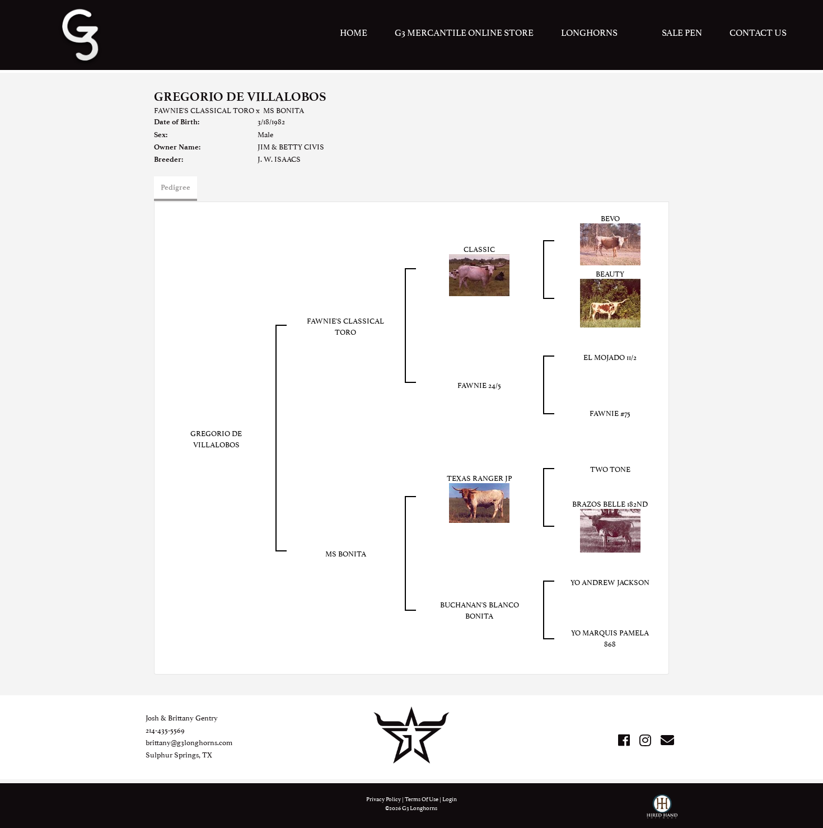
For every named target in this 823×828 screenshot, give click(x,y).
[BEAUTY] (610, 301)
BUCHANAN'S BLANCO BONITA (479, 609)
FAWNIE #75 (610, 412)
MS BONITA (283, 109)
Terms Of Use (421, 798)
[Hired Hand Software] (662, 811)
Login (449, 798)
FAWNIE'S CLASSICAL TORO (204, 109)
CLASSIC (479, 248)
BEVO (610, 217)
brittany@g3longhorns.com (189, 741)
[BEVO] (610, 242)
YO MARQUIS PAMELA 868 (610, 637)
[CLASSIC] (479, 273)
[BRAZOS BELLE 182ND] (610, 529)
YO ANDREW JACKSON (610, 581)
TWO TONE (610, 468)
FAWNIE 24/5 (479, 384)
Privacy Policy (383, 798)
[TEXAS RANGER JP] (479, 501)
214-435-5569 (165, 729)
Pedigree (175, 187)
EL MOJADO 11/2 (610, 356)
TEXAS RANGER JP (479, 477)
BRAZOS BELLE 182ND (610, 503)
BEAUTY (610, 273)
